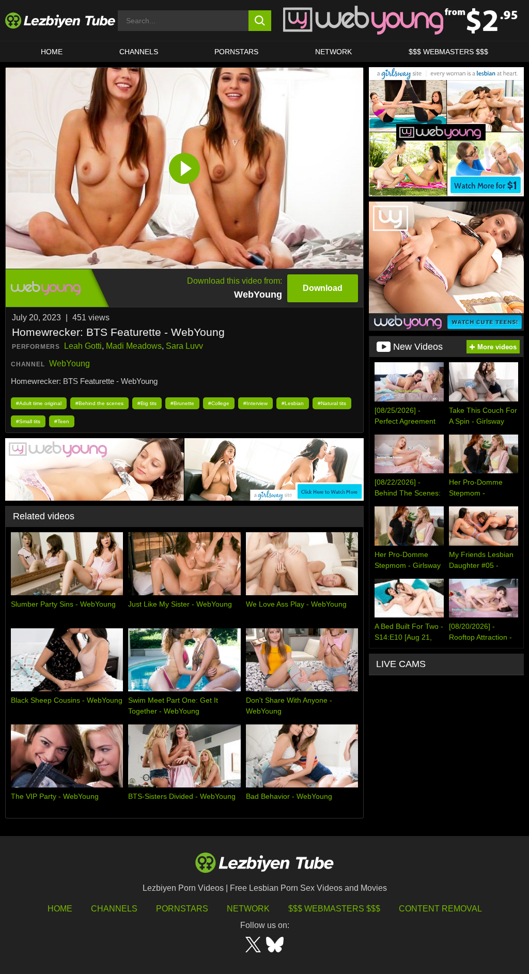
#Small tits (28, 421)
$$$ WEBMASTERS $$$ (448, 52)
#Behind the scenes (99, 403)
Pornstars (236, 52)
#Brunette (182, 403)
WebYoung (69, 363)
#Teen (61, 421)
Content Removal (440, 908)
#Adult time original (38, 403)
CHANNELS (138, 52)
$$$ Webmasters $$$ (334, 908)
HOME (52, 52)
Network (333, 52)
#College (218, 403)
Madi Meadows (134, 346)
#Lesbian (293, 403)
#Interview (255, 403)
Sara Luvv (184, 346)
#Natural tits (332, 403)
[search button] (260, 20)
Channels (114, 908)
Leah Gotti (83, 346)
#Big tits (147, 403)
